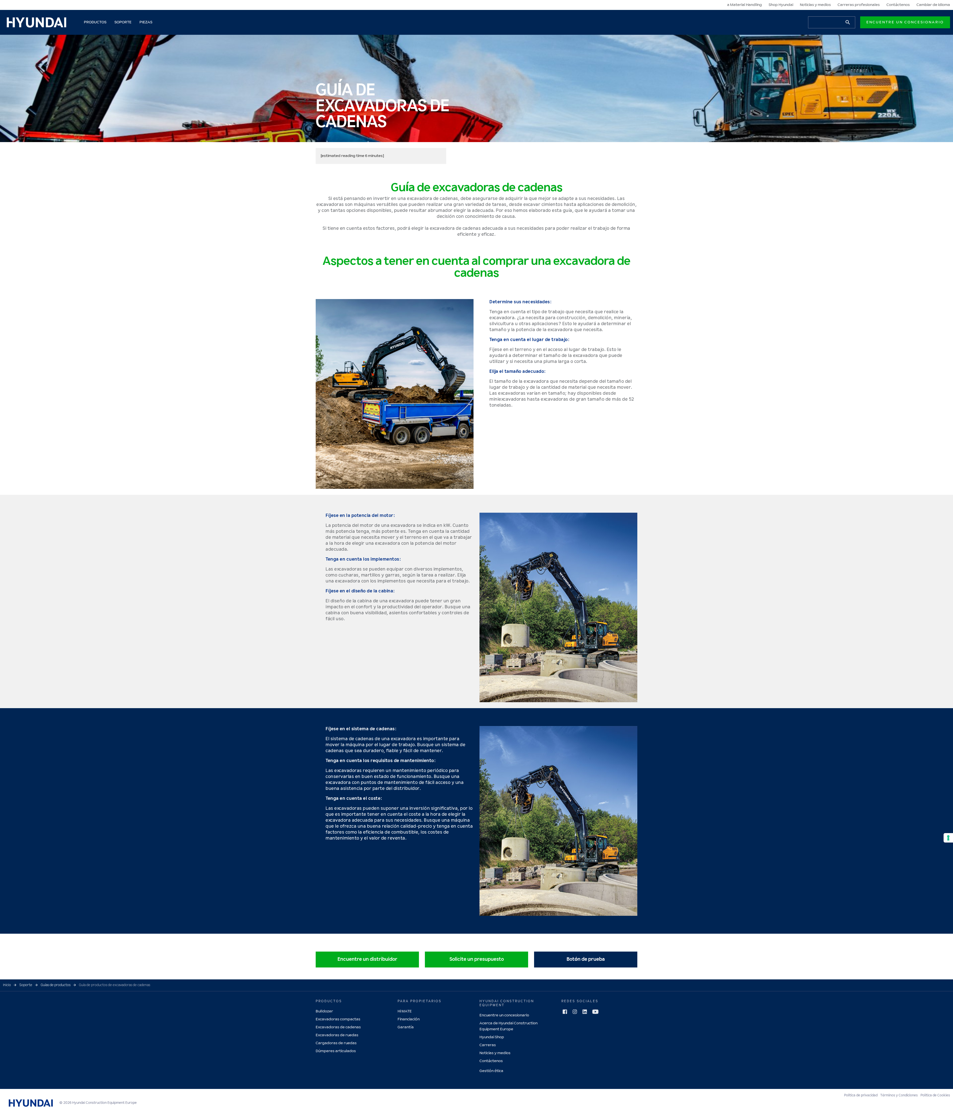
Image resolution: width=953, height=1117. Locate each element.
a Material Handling (744, 5)
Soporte (25, 985)
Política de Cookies (935, 1095)
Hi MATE (405, 1011)
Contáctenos (898, 5)
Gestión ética (491, 1071)
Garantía (406, 1027)
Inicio (7, 985)
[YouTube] (595, 1011)
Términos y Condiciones (899, 1095)
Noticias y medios (815, 5)
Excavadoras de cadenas (338, 1027)
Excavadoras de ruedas (337, 1035)
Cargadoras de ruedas (336, 1043)
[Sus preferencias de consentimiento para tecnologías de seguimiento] (948, 838)
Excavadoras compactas (338, 1019)
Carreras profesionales (859, 5)
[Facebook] (564, 1012)
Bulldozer (324, 1011)
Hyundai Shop (491, 1037)
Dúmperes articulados (336, 1051)
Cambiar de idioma (933, 5)
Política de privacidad (861, 1095)
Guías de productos (55, 985)
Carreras (487, 1045)
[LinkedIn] (584, 1012)
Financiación (409, 1019)
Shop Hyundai (781, 5)
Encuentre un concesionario (905, 22)
